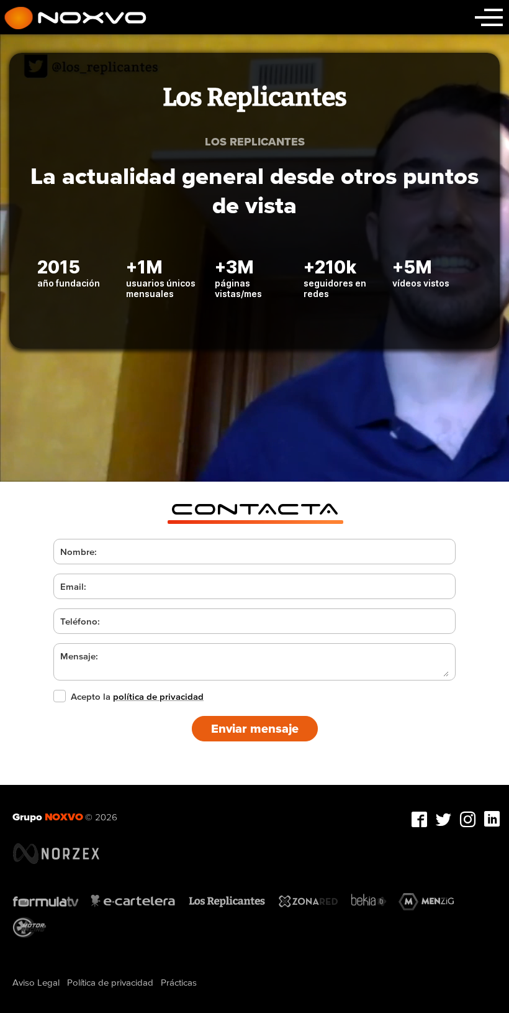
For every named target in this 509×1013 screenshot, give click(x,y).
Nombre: (78, 551)
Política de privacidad (110, 982)
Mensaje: (79, 656)
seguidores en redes (335, 288)
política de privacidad (158, 696)
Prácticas (179, 982)
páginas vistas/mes (238, 288)
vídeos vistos (420, 283)
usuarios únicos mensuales (161, 288)
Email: (73, 586)
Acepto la (137, 696)
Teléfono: (80, 621)
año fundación (68, 283)
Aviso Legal (36, 982)
